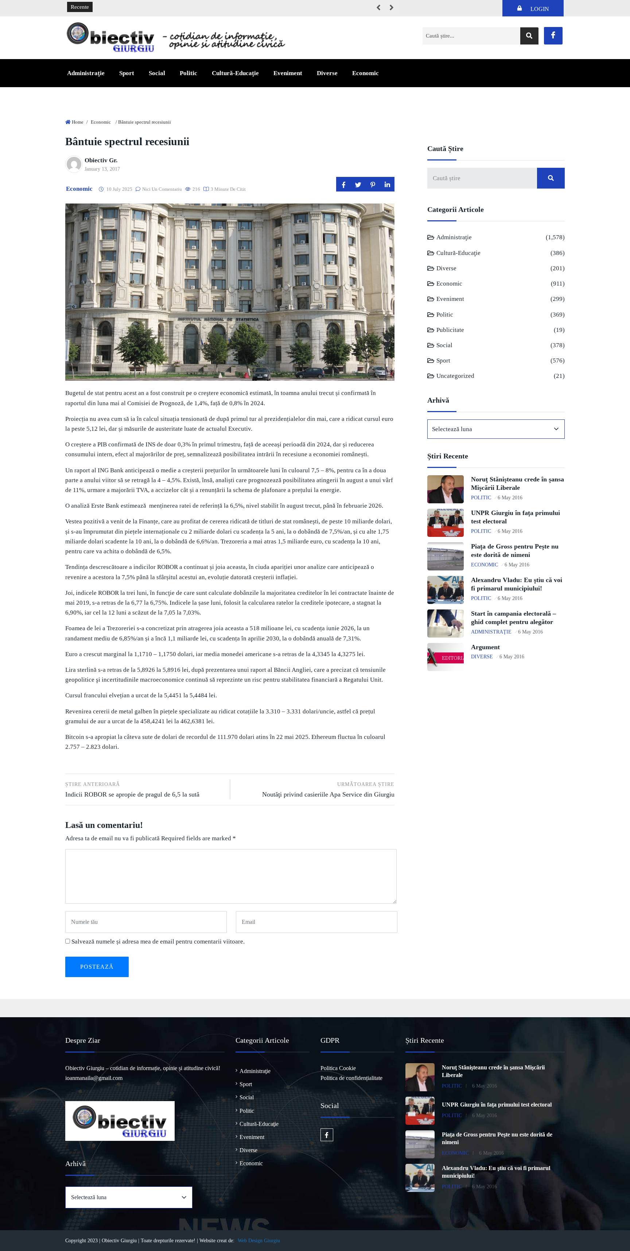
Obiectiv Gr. (101, 160)
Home (77, 122)
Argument (485, 647)
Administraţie (86, 73)
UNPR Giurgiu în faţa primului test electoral (497, 1104)
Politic (188, 73)
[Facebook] (553, 35)
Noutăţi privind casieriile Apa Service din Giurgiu (328, 790)
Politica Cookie (338, 1068)
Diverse (327, 73)
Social (157, 73)
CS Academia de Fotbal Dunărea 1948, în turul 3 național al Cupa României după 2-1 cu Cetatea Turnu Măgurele (227, 7)
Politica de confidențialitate (351, 1078)
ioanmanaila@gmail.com (93, 1078)
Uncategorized (455, 375)
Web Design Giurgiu (259, 1240)
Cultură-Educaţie (235, 73)
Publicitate (450, 329)
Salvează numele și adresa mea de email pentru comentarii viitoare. (158, 941)
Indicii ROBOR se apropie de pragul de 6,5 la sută (132, 790)
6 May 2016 (510, 497)
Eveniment (287, 73)
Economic (365, 73)
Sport (126, 73)
